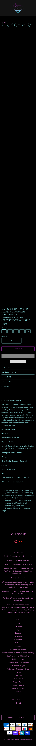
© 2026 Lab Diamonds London (12, 739)
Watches (18, 643)
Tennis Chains (18, 672)
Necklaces (18, 636)
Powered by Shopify (26, 739)
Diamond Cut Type (18, 666)
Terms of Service (18, 688)
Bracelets (18, 646)
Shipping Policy (18, 685)
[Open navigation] (1, 8)
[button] (18, 356)
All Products (18, 626)
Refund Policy (18, 679)
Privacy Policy (18, 682)
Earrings (18, 633)
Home (3, 22)
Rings (18, 630)
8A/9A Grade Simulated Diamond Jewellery (18, 653)
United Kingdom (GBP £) (17, 717)
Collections (18, 675)
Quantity (4, 336)
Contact (18, 692)
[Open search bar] (3, 8)
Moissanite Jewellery (18, 649)
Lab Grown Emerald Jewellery (18, 656)
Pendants (18, 640)
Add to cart (18, 349)
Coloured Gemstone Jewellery (18, 662)
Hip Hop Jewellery (18, 659)
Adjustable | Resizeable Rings (18, 669)
